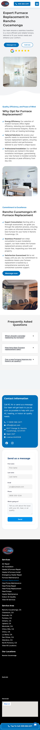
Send (20, 519)
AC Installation (7, 567)
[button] (37, 4)
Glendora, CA (7, 640)
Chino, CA (6, 632)
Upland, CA (6, 623)
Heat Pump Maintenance (11, 583)
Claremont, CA (8, 612)
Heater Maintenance (10, 594)
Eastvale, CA (7, 615)
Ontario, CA (6, 621)
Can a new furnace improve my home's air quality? (18, 360)
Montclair (5, 698)
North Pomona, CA (9, 643)
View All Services (8, 600)
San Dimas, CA (8, 637)
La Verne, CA (7, 635)
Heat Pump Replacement (11, 589)
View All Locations (9, 645)
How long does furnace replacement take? (15, 348)
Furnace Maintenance (10, 578)
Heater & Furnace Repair (11, 569)
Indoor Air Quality (9, 597)
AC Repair (6, 564)
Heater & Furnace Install (11, 572)
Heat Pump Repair (9, 586)
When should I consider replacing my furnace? (15, 337)
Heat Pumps (7, 591)
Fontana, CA (7, 618)
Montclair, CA (7, 626)
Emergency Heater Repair (12, 575)
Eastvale (5, 677)
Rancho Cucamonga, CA (11, 610)
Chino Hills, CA (8, 629)
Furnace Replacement (10, 580)
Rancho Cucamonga (9, 655)
